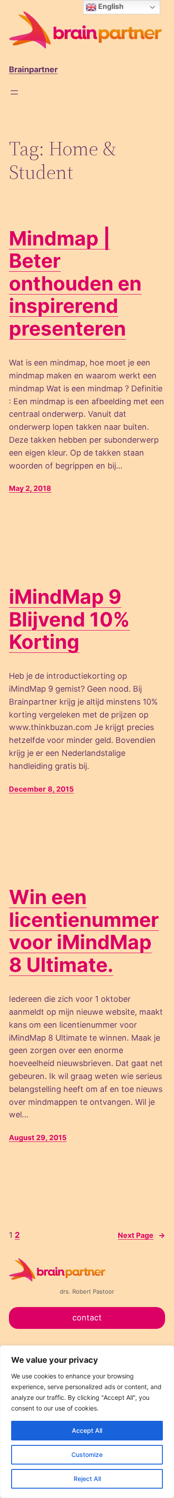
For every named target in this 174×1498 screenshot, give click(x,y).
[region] (87, 1421)
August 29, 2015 (37, 1137)
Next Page (141, 1235)
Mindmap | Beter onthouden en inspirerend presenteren (75, 283)
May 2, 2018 (30, 488)
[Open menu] (14, 92)
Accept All (87, 1430)
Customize (87, 1454)
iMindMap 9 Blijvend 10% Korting (69, 619)
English (110, 6)
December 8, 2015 (41, 788)
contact (87, 1317)
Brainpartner (33, 69)
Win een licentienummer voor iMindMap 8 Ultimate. (84, 931)
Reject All (87, 1478)
